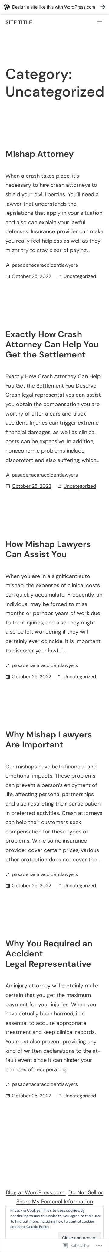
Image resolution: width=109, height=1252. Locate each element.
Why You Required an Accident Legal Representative (48, 954)
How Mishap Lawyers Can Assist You (48, 549)
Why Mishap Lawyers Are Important (48, 740)
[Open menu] (100, 22)
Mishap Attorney (39, 154)
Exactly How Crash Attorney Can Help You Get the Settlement (52, 344)
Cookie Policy (37, 1226)
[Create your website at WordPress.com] (54, 7)
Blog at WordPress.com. (36, 1192)
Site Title (18, 22)
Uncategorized (80, 276)
